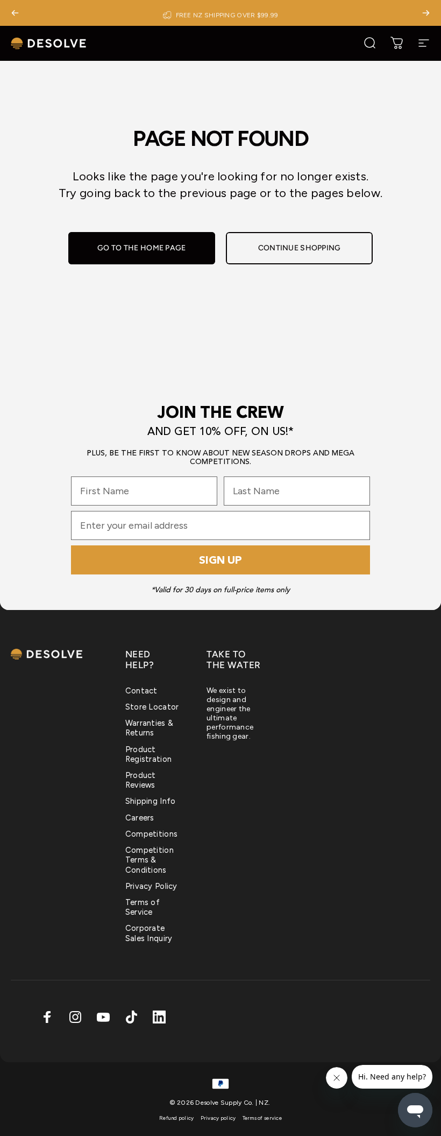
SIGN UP (220, 559)
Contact (141, 691)
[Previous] (15, 13)
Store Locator (152, 707)
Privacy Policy (151, 886)
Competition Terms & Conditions (149, 859)
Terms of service (262, 1118)
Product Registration (148, 754)
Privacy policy (218, 1118)
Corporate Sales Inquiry (149, 933)
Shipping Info (150, 801)
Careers (139, 818)
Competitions (151, 834)
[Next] (426, 13)
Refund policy (176, 1118)
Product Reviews (140, 780)
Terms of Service (142, 907)
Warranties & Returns (149, 728)
